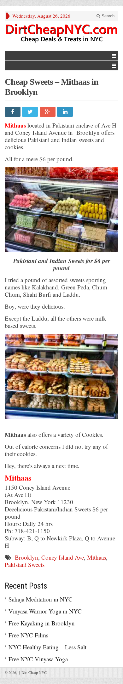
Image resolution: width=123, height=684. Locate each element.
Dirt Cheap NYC (32, 672)
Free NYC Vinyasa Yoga (38, 659)
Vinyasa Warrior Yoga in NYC (45, 611)
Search (107, 16)
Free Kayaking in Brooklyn (42, 623)
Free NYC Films (28, 635)
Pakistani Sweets (24, 564)
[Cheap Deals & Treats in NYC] (61, 33)
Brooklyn (26, 557)
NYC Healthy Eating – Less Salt (47, 647)
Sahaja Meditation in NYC (41, 599)
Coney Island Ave (62, 557)
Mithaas (96, 557)
